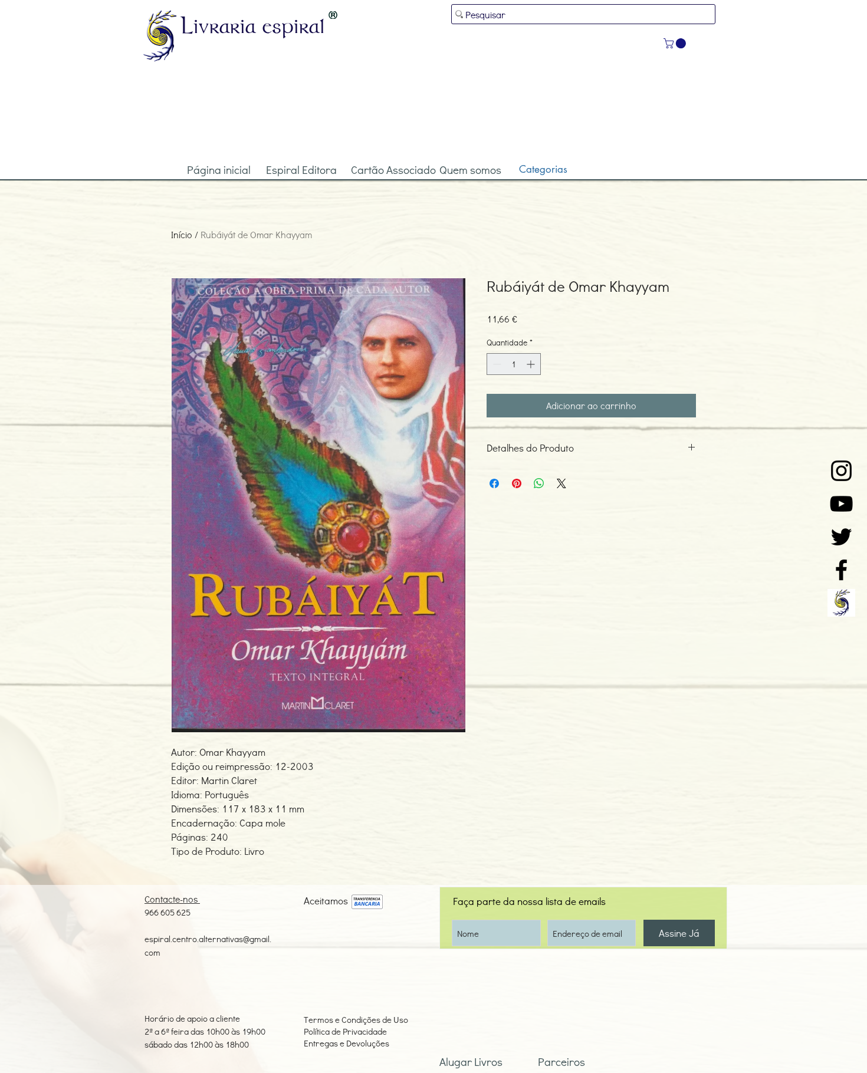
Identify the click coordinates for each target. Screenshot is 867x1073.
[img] (367, 902)
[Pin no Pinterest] (517, 483)
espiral (293, 25)
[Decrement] (495, 364)
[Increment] (531, 364)
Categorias (543, 169)
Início (181, 234)
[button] (676, 43)
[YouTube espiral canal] (841, 504)
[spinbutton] (513, 364)
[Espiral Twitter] (841, 537)
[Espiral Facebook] (841, 570)
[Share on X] (561, 483)
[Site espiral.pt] (841, 603)
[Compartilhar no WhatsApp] (539, 483)
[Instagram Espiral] (841, 471)
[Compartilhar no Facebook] (494, 483)
